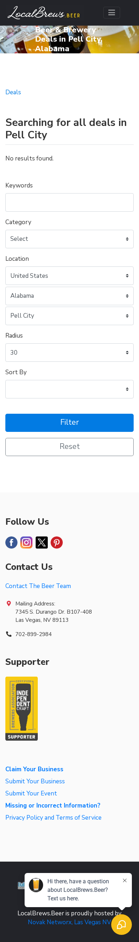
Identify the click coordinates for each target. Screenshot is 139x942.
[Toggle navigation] (111, 12)
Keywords (19, 185)
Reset (70, 446)
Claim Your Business (34, 769)
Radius (14, 336)
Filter (69, 422)
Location (17, 259)
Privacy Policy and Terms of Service (53, 818)
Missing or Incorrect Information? (53, 805)
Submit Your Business (35, 781)
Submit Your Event (31, 793)
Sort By (16, 372)
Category (18, 222)
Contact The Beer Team (38, 586)
